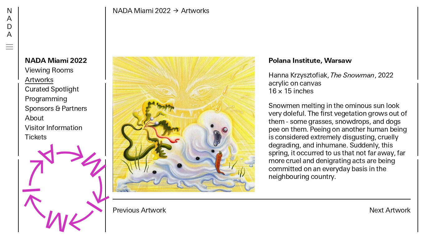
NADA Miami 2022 (56, 60)
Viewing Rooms (49, 70)
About (34, 118)
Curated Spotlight (52, 89)
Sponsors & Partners (56, 108)
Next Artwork (390, 210)
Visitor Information (53, 128)
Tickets (36, 137)
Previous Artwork (139, 210)
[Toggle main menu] (9, 47)
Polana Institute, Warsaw (310, 60)
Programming (46, 99)
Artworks (39, 80)
